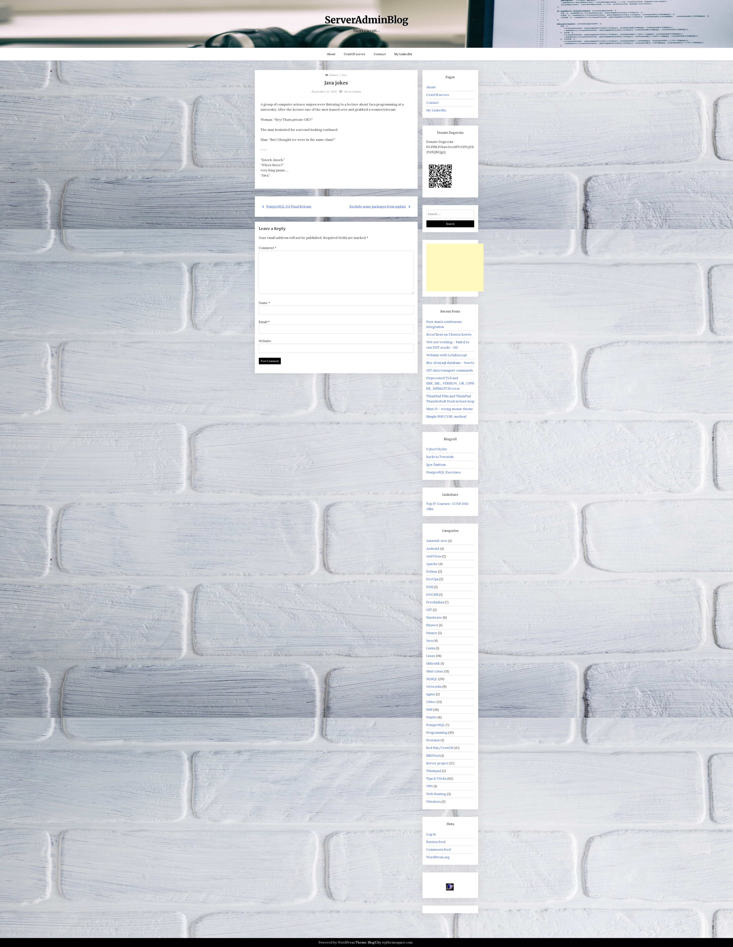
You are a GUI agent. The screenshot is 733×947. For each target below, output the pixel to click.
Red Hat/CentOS (439, 748)
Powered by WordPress (337, 942)
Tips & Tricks (436, 778)
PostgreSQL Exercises (443, 472)
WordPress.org (437, 857)
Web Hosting (436, 794)
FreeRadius (435, 602)
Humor (333, 75)
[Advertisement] (455, 267)
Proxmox (433, 740)
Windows (433, 802)
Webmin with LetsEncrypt (446, 355)
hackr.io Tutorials (440, 457)
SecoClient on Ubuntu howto (448, 334)
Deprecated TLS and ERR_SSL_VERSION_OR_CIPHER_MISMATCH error (450, 383)
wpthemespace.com (397, 942)
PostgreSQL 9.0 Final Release (289, 206)
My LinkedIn (403, 54)
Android (432, 548)
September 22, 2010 (324, 91)
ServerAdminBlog (366, 20)
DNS (429, 587)
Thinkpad (433, 771)
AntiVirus (433, 556)
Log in (431, 834)
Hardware (434, 617)
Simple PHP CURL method (446, 416)
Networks (434, 686)
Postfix (431, 717)
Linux (430, 656)
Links (430, 648)
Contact (380, 54)
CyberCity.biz (436, 449)
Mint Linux (434, 671)
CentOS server (354, 54)
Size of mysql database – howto (450, 363)
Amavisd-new (436, 541)
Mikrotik (433, 663)
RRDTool (433, 756)
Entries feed (436, 842)
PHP (429, 710)
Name (264, 303)
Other (431, 702)
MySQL (432, 679)
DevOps (432, 579)
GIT (429, 610)
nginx (430, 694)
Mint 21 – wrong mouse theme (449, 409)
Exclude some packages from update (378, 206)
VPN (429, 786)
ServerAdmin (353, 91)
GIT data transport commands (449, 370)
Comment (267, 248)
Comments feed (438, 849)
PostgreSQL (435, 725)
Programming (436, 732)
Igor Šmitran (436, 465)
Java (344, 75)
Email (264, 322)
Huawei (432, 625)
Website (265, 341)
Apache (432, 564)
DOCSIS (432, 594)
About (331, 54)
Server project (437, 763)
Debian (431, 571)
